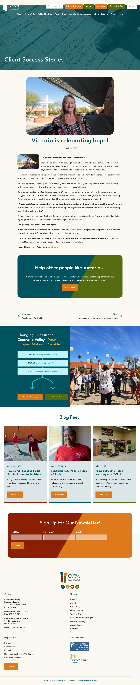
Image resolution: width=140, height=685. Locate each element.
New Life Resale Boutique (81, 617)
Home (72, 599)
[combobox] (52, 6)
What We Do (30, 14)
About (19, 14)
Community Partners (13, 657)
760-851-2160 (22, 627)
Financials (8, 650)
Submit (17, 545)
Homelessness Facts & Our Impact (19, 654)
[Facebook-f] (63, 587)
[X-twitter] (77, 587)
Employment (9, 646)
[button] (43, 354)
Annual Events (117, 14)
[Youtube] (72, 587)
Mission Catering (101, 14)
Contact (74, 628)
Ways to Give (60, 14)
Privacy (7, 643)
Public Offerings (45, 14)
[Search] (60, 6)
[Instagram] (68, 587)
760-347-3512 (22, 611)
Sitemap (96, 680)
